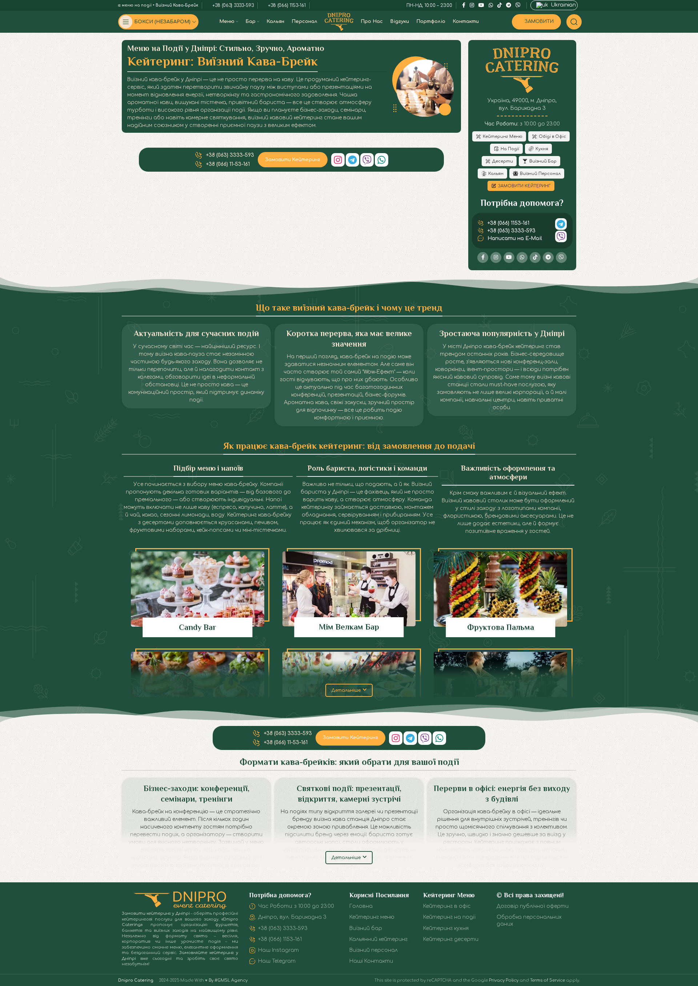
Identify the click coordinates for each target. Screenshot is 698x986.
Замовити (539, 21)
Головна (361, 906)
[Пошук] (574, 22)
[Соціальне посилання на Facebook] (482, 257)
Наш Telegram (277, 961)
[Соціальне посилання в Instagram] (495, 257)
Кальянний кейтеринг (378, 939)
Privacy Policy (503, 980)
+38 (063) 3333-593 (283, 928)
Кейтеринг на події (449, 917)
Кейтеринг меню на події (125, 5)
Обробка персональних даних (529, 920)
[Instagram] (338, 160)
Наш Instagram (278, 950)
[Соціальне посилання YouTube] (509, 257)
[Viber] (367, 160)
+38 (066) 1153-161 (280, 939)
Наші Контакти (371, 961)
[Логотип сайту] (339, 21)
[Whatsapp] (381, 160)
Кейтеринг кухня (446, 928)
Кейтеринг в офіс (447, 906)
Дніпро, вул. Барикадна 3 (292, 917)
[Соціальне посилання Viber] (561, 257)
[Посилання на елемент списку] (224, 155)
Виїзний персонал (373, 950)
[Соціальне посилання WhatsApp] (522, 257)
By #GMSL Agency (228, 980)
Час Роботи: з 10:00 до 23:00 (296, 906)
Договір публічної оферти (533, 906)
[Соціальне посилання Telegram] (548, 257)
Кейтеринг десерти (450, 939)
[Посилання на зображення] (179, 900)
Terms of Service (547, 980)
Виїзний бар (365, 928)
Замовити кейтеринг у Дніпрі (156, 913)
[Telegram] (352, 160)
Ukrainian (562, 5)
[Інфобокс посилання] (197, 594)
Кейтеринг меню (371, 917)
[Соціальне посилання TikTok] (535, 257)
